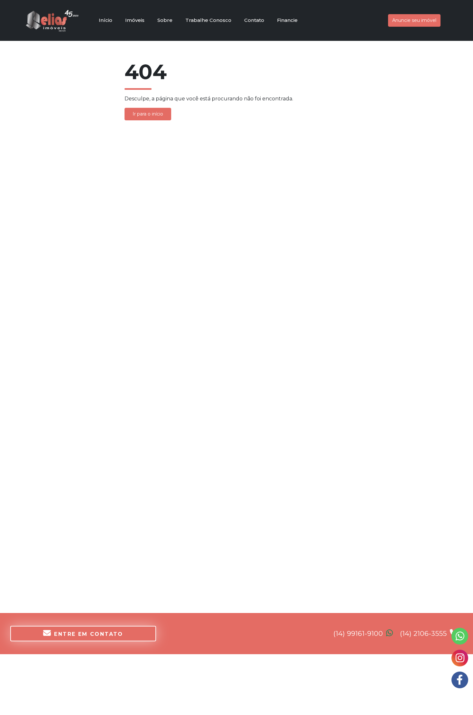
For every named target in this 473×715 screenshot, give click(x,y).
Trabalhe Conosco (208, 20)
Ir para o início (148, 114)
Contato (254, 20)
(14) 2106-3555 (424, 633)
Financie (287, 20)
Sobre (164, 20)
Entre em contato (88, 634)
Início (105, 20)
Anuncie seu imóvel (414, 20)
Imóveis (134, 20)
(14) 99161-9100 (359, 633)
